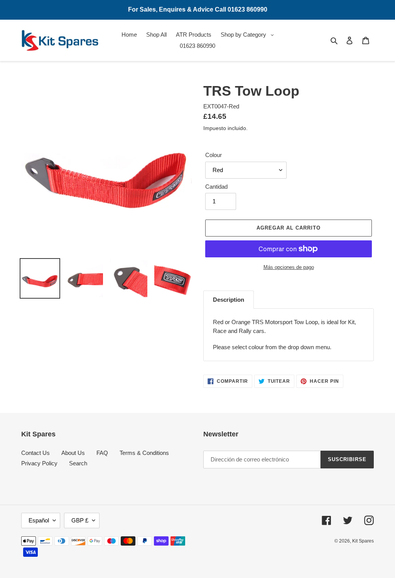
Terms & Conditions (144, 453)
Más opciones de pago (288, 267)
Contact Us (35, 453)
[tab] (228, 300)
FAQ (102, 453)
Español (39, 520)
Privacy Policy (39, 463)
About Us (73, 453)
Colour (213, 155)
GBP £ (79, 520)
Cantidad (216, 186)
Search (78, 463)
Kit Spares (363, 541)
